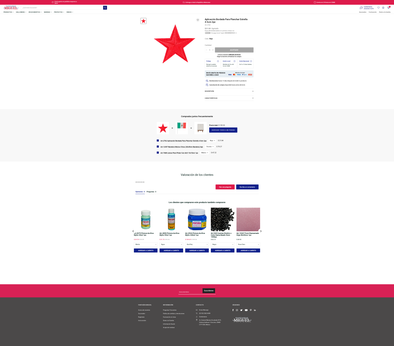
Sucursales (362, 12)
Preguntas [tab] (150, 192)
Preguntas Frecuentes (169, 310)
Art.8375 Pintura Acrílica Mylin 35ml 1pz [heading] (144, 234)
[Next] (260, 231)
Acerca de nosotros (144, 310)
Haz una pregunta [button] (225, 187)
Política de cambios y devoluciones (173, 313)
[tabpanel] (174, 43)
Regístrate (141, 317)
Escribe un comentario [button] (247, 187)
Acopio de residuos (169, 327)
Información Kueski (169, 324)
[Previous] (133, 231)
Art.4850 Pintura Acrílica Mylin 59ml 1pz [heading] (169, 234)
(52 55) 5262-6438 (204, 313)
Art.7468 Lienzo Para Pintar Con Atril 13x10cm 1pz (179, 153)
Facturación (373, 12)
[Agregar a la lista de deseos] (198, 20)
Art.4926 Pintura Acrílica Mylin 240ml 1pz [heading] (195, 234)
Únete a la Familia (168, 320)
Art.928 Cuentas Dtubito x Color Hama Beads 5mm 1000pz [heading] (221, 235)
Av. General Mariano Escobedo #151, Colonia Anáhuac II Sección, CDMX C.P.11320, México (210, 322)
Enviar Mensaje (203, 310)
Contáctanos (203, 317)
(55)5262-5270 (369, 8)
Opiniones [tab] (139, 192)
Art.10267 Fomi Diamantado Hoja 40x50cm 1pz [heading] (248, 234)
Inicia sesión (142, 320)
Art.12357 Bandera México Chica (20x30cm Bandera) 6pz (182, 147)
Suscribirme (209, 291)
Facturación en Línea (169, 317)
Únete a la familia (385, 12)
